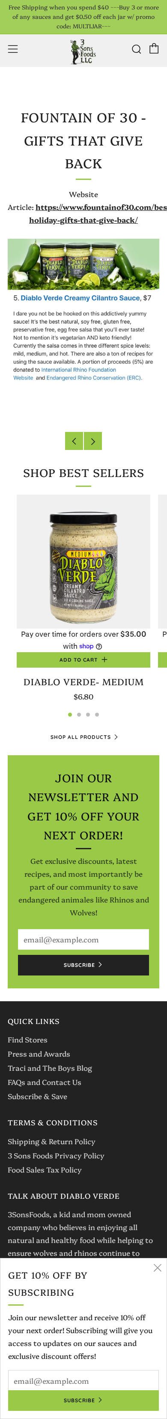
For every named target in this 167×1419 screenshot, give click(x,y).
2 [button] (79, 715)
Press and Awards (39, 1053)
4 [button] (97, 715)
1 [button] (70, 715)
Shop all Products (81, 737)
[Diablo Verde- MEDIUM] (83, 562)
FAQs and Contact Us (44, 1082)
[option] (83, 604)
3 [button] (88, 715)
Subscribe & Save (37, 1096)
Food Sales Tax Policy (45, 1169)
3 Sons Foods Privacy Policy (56, 1155)
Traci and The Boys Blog (50, 1068)
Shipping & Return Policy (51, 1141)
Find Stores (28, 1039)
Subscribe (79, 965)
